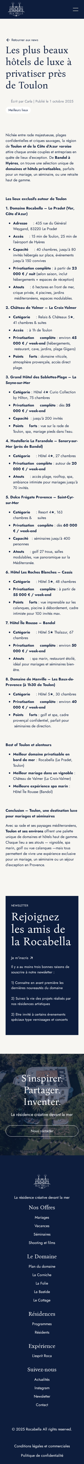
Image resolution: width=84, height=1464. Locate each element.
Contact (42, 1404)
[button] (60, 9)
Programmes (42, 1324)
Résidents (42, 1332)
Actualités (41, 1379)
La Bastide (42, 1291)
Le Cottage (41, 1300)
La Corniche (41, 1275)
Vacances (42, 1226)
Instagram (42, 1388)
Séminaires (42, 1234)
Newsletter (42, 1396)
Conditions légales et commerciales (42, 1446)
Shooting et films (42, 1242)
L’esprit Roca (42, 1355)
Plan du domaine (42, 1266)
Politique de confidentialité (42, 1455)
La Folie (42, 1283)
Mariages (42, 1217)
